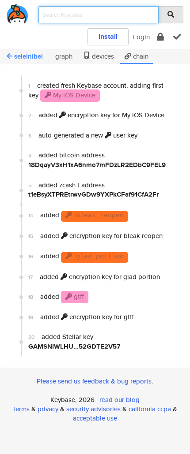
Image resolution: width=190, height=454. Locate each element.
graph (62, 56)
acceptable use (95, 418)
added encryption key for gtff (81, 316)
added (76, 215)
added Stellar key (74, 341)
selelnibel (28, 56)
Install (108, 36)
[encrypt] (160, 36)
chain (139, 56)
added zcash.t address (93, 189)
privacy (48, 408)
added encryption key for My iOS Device (96, 114)
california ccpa (150, 408)
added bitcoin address (97, 159)
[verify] (177, 36)
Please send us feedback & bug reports (94, 381)
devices (102, 56)
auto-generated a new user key (82, 135)
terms (21, 408)
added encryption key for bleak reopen (95, 235)
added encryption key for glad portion (94, 276)
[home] (17, 12)
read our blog (119, 399)
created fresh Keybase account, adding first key (95, 90)
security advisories (93, 408)
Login (141, 36)
